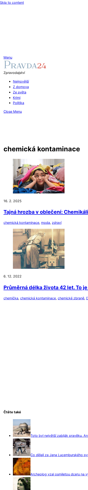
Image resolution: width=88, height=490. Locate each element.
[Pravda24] (25, 67)
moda (45, 223)
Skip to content (12, 2)
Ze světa (19, 92)
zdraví (56, 223)
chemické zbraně (71, 298)
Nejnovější (21, 81)
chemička (11, 298)
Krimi (16, 98)
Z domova (21, 87)
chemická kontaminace (21, 223)
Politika (18, 103)
